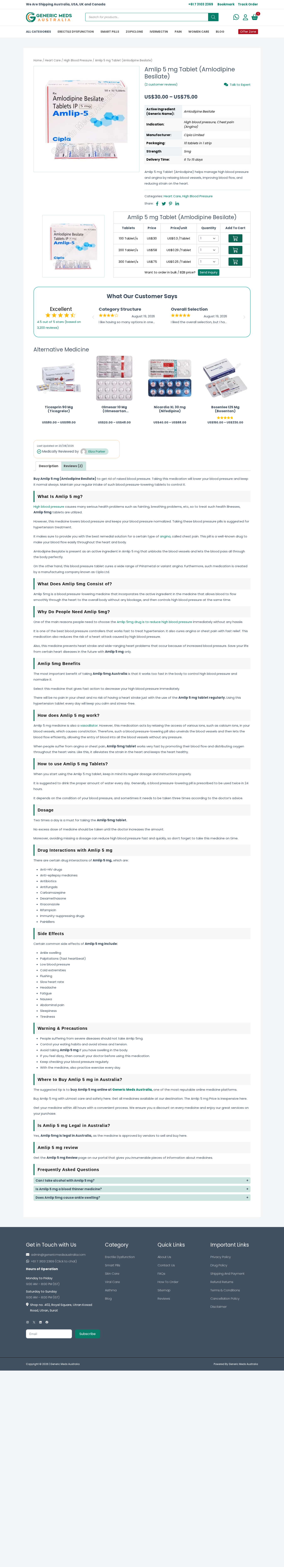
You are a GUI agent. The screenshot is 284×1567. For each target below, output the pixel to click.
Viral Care (112, 1282)
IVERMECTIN (159, 32)
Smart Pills (112, 1265)
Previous (92, 316)
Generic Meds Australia (132, 1089)
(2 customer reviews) (161, 84)
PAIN (178, 32)
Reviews (164, 1298)
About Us (164, 1257)
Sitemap (164, 1290)
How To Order (168, 1282)
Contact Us (166, 1265)
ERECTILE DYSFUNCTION (76, 32)
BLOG (220, 32)
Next (245, 316)
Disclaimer (218, 1306)
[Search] (213, 17)
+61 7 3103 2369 (200, 4)
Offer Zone (248, 32)
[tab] (49, 466)
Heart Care (53, 60)
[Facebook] (46, 1322)
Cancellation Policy (225, 1298)
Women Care (198, 32)
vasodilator (89, 725)
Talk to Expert (240, 84)
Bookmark (226, 4)
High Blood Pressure (78, 60)
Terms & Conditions (225, 1290)
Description (48, 466)
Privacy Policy (220, 1257)
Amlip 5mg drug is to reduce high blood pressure (154, 622)
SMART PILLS (109, 32)
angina (165, 536)
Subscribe (87, 1333)
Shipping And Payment (227, 1273)
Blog (108, 1298)
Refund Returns (221, 1282)
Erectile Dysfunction (120, 1257)
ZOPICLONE (134, 32)
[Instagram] (27, 1322)
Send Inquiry (208, 272)
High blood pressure (48, 506)
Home (37, 60)
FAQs (161, 1273)
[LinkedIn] (40, 1322)
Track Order (248, 4)
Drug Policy (218, 1265)
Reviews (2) (73, 466)
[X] (34, 1322)
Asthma (111, 1290)
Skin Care (112, 1273)
